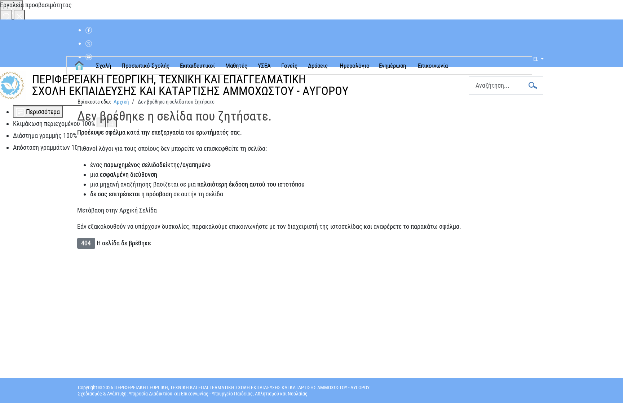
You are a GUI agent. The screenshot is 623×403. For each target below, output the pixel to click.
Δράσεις (318, 65)
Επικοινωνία (433, 65)
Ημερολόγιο (355, 65)
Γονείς (289, 65)
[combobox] (506, 85)
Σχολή (103, 65)
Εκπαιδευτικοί (197, 65)
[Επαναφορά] (6, 16)
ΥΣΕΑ (264, 65)
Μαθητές (236, 65)
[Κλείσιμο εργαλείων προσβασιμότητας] (19, 16)
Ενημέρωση (392, 65)
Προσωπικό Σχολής (145, 65)
